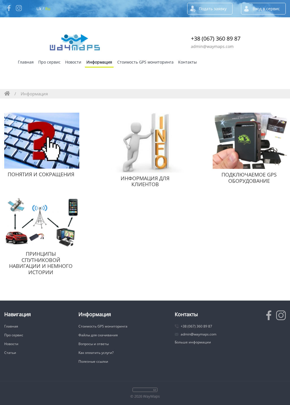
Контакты (187, 62)
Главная (26, 62)
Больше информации (193, 342)
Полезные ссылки (93, 361)
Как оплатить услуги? (96, 352)
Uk (39, 8)
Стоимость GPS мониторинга (145, 62)
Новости (73, 62)
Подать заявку (213, 8)
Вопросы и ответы (93, 343)
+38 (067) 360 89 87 (215, 38)
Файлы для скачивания (98, 335)
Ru (47, 8)
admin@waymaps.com (212, 46)
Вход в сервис (266, 8)
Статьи (10, 352)
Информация (99, 62)
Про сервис (49, 62)
